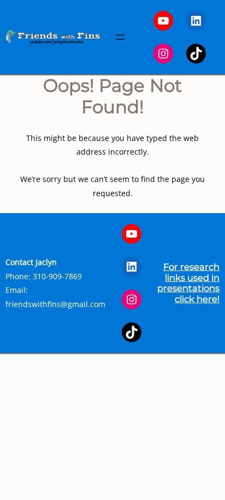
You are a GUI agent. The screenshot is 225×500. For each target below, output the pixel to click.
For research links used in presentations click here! (188, 282)
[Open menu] (120, 37)
